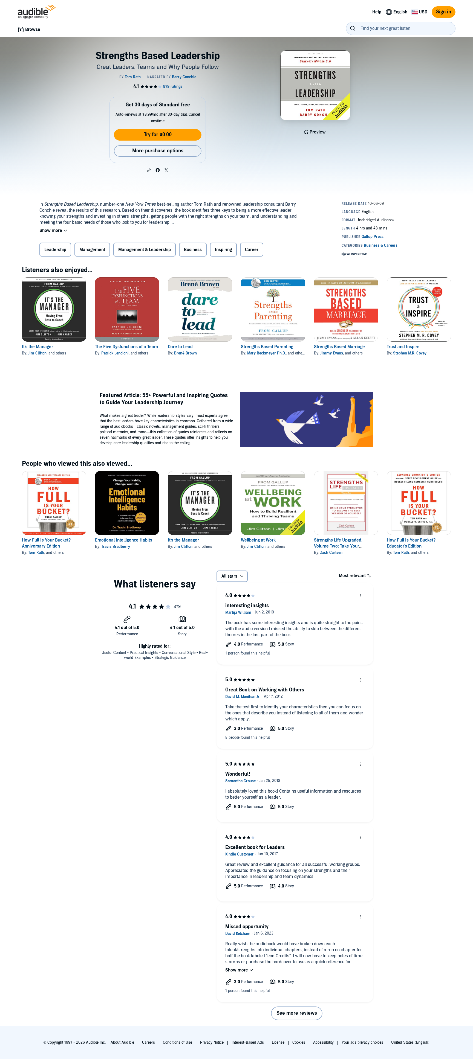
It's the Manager (37, 347)
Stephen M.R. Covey (409, 353)
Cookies (298, 1042)
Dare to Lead (180, 347)
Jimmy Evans (331, 353)
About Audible (122, 1042)
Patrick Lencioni (115, 353)
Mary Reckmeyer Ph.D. (266, 353)
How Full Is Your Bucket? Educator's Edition (411, 543)
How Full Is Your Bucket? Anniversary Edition (46, 543)
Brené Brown (185, 353)
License (278, 1042)
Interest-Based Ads (248, 1042)
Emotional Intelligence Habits (123, 540)
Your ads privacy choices (362, 1042)
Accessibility (323, 1042)
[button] (149, 170)
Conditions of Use (177, 1042)
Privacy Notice (212, 1042)
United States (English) (410, 1042)
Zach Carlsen (331, 552)
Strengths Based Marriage (339, 347)
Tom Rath (36, 552)
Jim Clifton (37, 353)
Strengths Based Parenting (267, 347)
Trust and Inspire (403, 347)
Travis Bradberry (115, 546)
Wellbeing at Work (258, 540)
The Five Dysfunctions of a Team (126, 347)
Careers (148, 1042)
